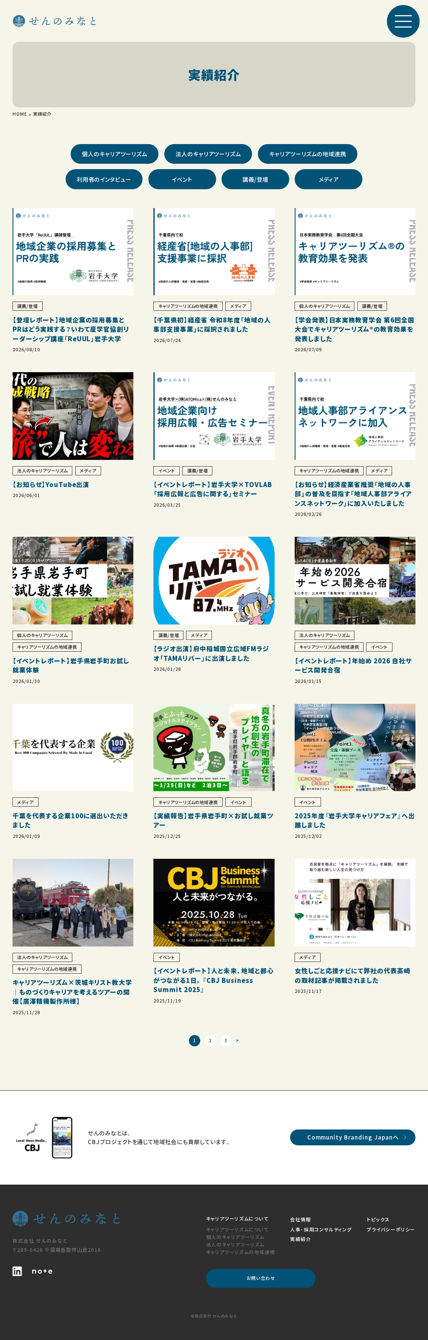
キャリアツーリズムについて (237, 1229)
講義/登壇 (255, 179)
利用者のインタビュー (104, 179)
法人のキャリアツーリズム (208, 154)
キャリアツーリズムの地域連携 (307, 154)
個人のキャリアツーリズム (115, 154)
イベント (182, 179)
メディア (329, 179)
